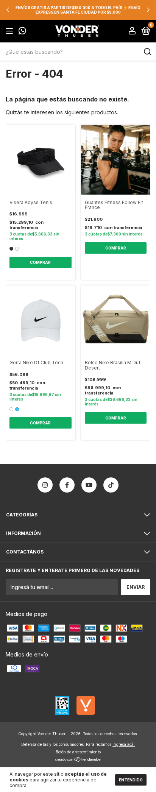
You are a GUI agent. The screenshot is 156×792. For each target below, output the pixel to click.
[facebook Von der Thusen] (67, 485)
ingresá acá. (123, 744)
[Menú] (11, 31)
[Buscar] (147, 52)
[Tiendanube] (78, 760)
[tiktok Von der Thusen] (111, 485)
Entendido (131, 780)
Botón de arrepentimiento (78, 752)
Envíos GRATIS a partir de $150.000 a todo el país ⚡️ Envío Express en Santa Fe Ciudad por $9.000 (78, 9)
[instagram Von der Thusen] (45, 485)
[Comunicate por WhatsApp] (22, 31)
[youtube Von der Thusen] (89, 485)
